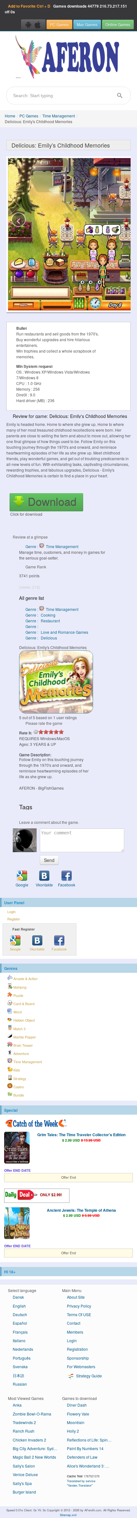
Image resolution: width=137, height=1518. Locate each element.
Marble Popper (24, 1037)
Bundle (18, 1095)
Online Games (117, 24)
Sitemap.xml (68, 1515)
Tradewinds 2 (24, 1422)
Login (11, 911)
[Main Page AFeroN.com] (68, 57)
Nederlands (23, 1349)
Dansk (18, 1297)
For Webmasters (81, 1366)
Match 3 (18, 1028)
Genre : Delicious (41, 637)
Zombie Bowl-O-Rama (32, 1413)
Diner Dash (77, 1405)
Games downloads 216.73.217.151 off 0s (66, 9)
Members (75, 1332)
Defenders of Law (82, 1457)
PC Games (59, 24)
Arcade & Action (25, 978)
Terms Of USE (79, 1314)
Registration (77, 1349)
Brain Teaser (22, 1045)
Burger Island (24, 1492)
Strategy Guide (88, 1375)
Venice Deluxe (25, 1474)
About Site (76, 1297)
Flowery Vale (78, 1413)
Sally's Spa (22, 1483)
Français (20, 1332)
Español (20, 1323)
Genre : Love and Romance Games (56, 632)
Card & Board (23, 1003)
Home (10, 115)
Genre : (32, 626)
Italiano (19, 1340)
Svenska (20, 1366)
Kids (16, 1070)
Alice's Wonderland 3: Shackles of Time (91, 1465)
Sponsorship (78, 1358)
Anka (17, 1405)
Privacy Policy (79, 1306)
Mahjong (19, 987)
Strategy (19, 1078)
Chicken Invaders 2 (29, 1439)
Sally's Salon (24, 1465)
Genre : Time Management (51, 546)
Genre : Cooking (40, 615)
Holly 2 (73, 1431)
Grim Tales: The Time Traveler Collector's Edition (81, 1134)
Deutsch (20, 1314)
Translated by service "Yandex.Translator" (81, 1483)
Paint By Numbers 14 (85, 1448)
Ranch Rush (23, 1431)
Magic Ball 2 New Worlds (34, 1457)
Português (22, 1358)
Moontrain (75, 1422)
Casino (18, 1086)
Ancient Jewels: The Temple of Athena (81, 1210)
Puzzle (17, 995)
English (19, 1306)
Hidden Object (23, 1020)
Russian (20, 1384)
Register (13, 919)
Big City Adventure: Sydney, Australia (37, 1448)
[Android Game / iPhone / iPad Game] (33, 24)
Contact (73, 1323)
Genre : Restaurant (42, 620)
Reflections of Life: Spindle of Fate (91, 1439)
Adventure (20, 1053)
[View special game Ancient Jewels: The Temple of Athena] (17, 1223)
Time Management (58, 115)
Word (17, 1012)
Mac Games (87, 24)
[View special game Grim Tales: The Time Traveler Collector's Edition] (17, 1148)
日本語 (18, 1375)
